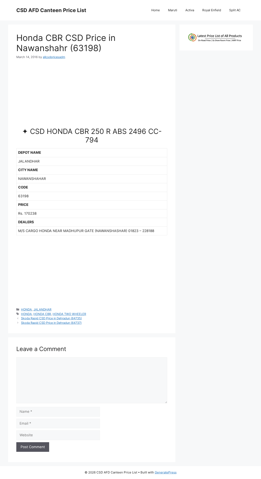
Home (155, 10)
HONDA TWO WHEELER (69, 314)
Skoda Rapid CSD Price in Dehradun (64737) (51, 322)
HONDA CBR (42, 314)
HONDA (26, 309)
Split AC (235, 10)
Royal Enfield (211, 10)
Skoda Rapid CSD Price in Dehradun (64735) (51, 318)
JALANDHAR (42, 309)
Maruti (172, 10)
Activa (189, 10)
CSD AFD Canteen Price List (51, 10)
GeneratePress (166, 472)
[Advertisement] (92, 94)
